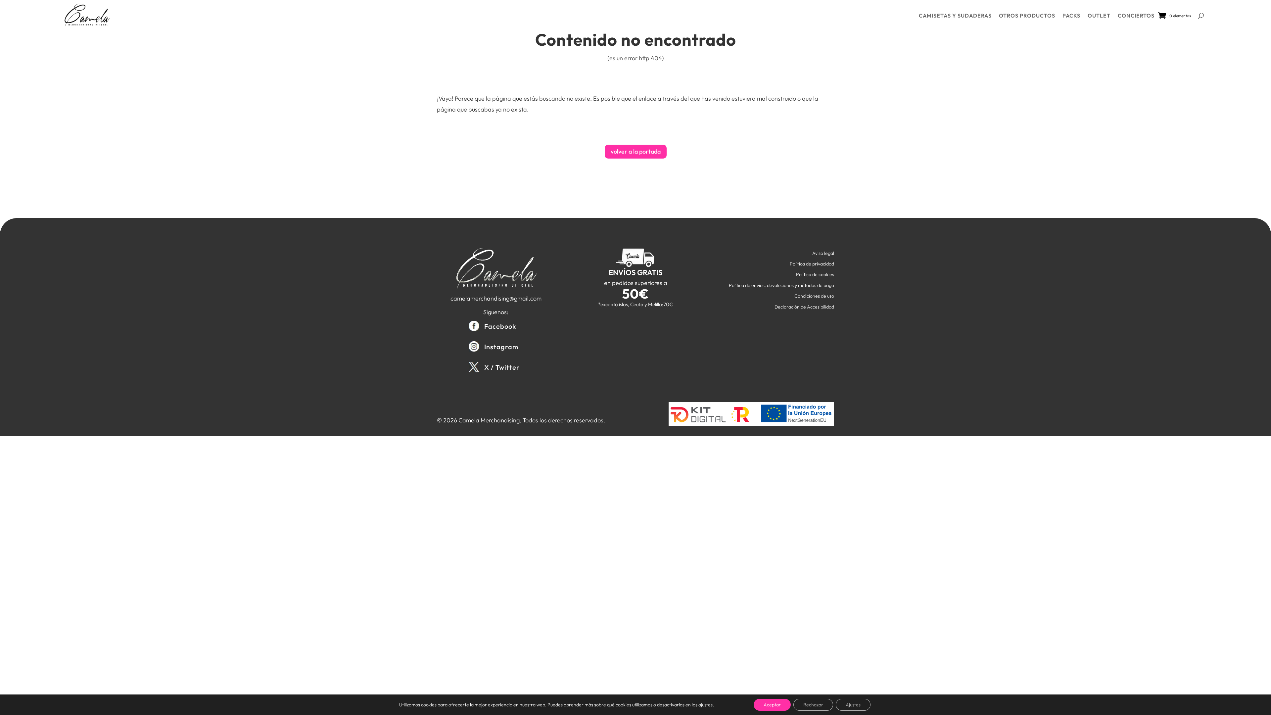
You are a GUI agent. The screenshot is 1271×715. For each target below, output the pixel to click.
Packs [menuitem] (1071, 15)
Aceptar (772, 705)
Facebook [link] (500, 326)
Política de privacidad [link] (812, 264)
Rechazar (813, 705)
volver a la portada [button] (636, 151)
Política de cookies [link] (815, 274)
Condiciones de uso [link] (814, 296)
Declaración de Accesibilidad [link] (804, 307)
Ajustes (853, 705)
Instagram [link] (501, 347)
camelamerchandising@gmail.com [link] (495, 298)
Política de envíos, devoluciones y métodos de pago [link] (781, 285)
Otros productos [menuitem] (1027, 15)
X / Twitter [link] (502, 367)
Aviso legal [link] (823, 253)
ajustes (705, 705)
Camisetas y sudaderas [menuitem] (955, 15)
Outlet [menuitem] (1099, 15)
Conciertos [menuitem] (1136, 15)
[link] (87, 15)
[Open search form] (1201, 15)
